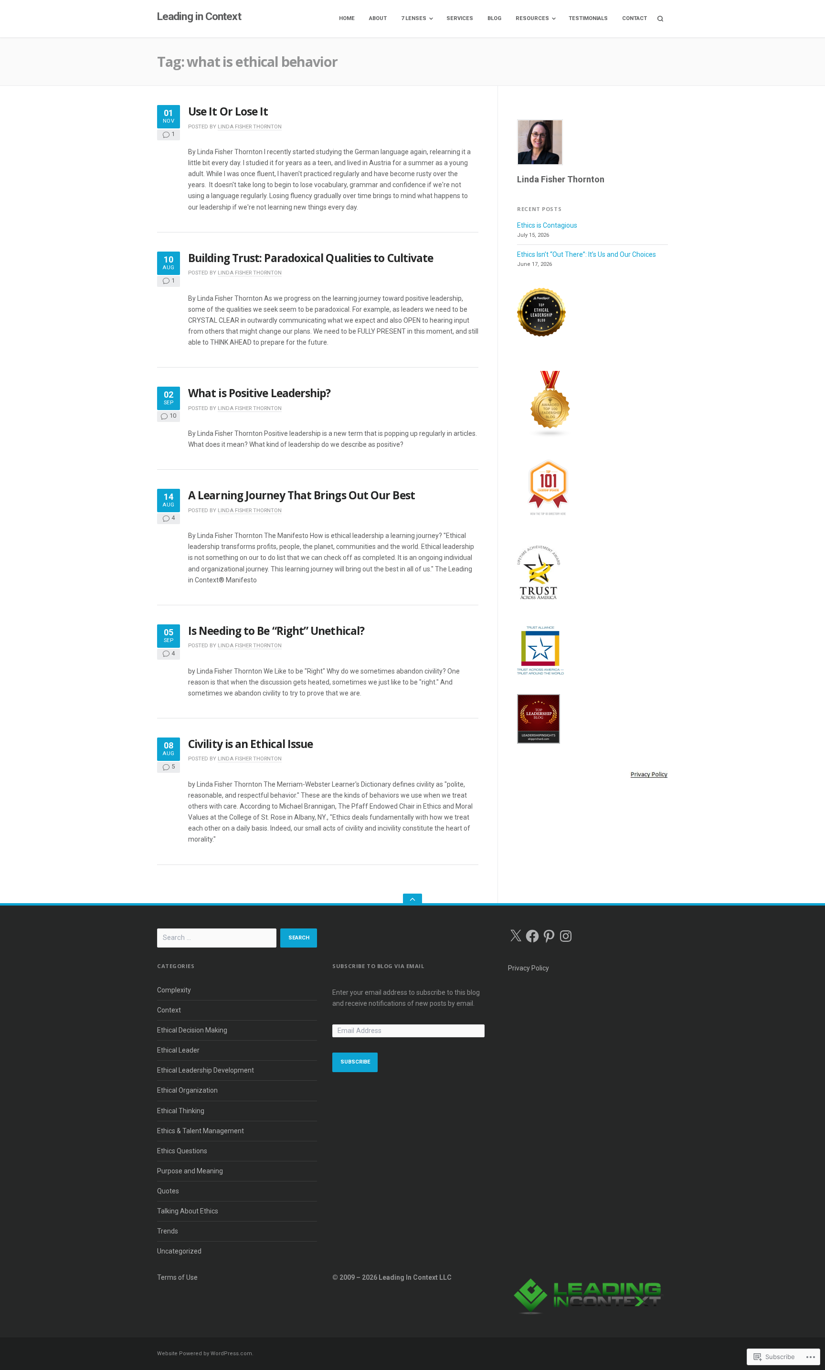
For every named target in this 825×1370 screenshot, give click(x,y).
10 (172, 416)
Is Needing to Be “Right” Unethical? (276, 630)
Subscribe (355, 1062)
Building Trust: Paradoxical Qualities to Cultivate (310, 258)
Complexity (174, 990)
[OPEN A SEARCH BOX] (660, 18)
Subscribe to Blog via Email (378, 966)
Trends (167, 1231)
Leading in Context (199, 16)
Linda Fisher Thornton (250, 127)
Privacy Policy (528, 968)
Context (169, 1010)
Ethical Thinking (180, 1111)
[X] (515, 936)
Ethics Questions (182, 1151)
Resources (532, 18)
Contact (634, 18)
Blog (494, 18)
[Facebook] (532, 936)
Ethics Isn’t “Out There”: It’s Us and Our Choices (586, 254)
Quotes (168, 1191)
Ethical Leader (178, 1050)
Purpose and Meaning (190, 1171)
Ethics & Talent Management (200, 1131)
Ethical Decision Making (192, 1030)
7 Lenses (413, 18)
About (378, 18)
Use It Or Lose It (228, 111)
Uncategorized (179, 1251)
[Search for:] (216, 938)
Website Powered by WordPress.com (204, 1353)
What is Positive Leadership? (259, 393)
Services (459, 18)
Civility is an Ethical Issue (250, 744)
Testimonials (588, 18)
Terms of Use (177, 1277)
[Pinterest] (549, 936)
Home (347, 18)
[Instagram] (565, 936)
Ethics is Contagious (547, 225)
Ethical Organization (187, 1090)
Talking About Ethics (187, 1211)
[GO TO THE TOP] (412, 900)
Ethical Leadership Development (205, 1070)
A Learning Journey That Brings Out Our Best (301, 495)
